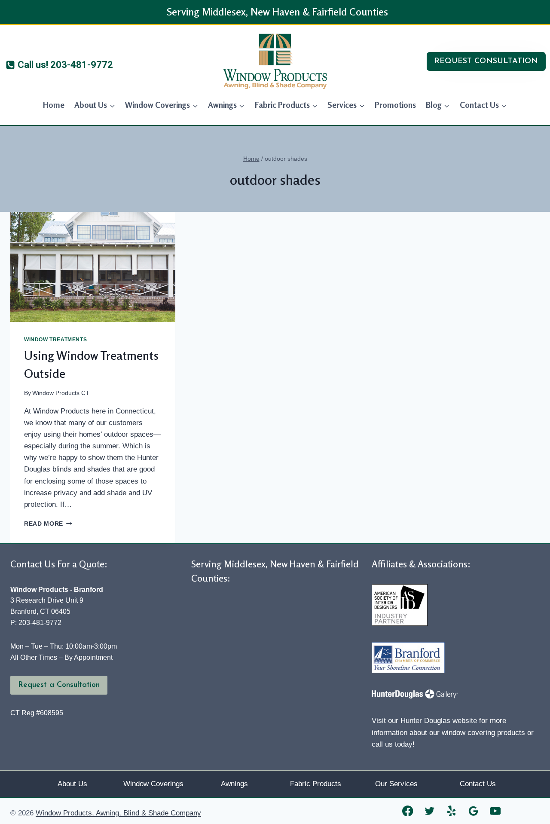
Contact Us (478, 784)
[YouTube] (495, 811)
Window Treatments (55, 340)
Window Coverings (153, 784)
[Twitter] (429, 811)
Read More (48, 524)
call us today (392, 744)
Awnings (234, 784)
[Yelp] (451, 811)
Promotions (395, 105)
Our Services (396, 784)
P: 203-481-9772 (35, 622)
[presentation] (92, 267)
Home (53, 105)
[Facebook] (408, 811)
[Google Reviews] (473, 811)
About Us (72, 784)
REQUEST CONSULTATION (486, 61)
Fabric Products (315, 784)
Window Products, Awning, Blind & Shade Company (118, 813)
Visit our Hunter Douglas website (424, 721)
